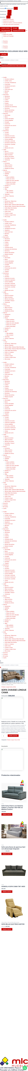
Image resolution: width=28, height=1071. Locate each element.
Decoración (6, 94)
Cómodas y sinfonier (10, 141)
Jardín (4, 149)
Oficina (5, 161)
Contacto (5, 42)
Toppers (7, 129)
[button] (14, 56)
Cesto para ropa (9, 89)
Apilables (7, 173)
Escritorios (7, 163)
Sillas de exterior (9, 154)
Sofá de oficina (8, 166)
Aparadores (7, 172)
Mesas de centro (10, 178)
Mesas (6, 175)
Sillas (6, 189)
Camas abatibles (9, 139)
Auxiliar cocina (8, 80)
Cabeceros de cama (10, 135)
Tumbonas (7, 160)
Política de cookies (7, 34)
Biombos (7, 91)
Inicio (2, 683)
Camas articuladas (9, 118)
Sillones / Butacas (9, 202)
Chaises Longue (9, 213)
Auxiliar (5, 77)
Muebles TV (7, 185)
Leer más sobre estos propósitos (11, 24)
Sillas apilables (9, 475)
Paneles (7, 187)
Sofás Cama (8, 211)
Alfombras (7, 98)
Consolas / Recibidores (10, 82)
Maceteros (7, 96)
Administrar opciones (8, 19)
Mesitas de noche (9, 148)
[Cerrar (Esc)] (23, 1)
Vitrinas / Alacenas (9, 196)
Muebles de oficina (9, 168)
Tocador (7, 132)
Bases (6, 117)
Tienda (6, 683)
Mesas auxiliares (10, 177)
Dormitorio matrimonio (10, 142)
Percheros (7, 108)
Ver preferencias (5, 30)
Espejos (7, 103)
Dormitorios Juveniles (10, 144)
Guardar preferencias (18, 30)
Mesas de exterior (9, 153)
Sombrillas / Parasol (9, 158)
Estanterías (7, 84)
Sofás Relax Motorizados (11, 208)
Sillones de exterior (9, 156)
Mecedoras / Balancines (10, 201)
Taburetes (7, 194)
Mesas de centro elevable (12, 180)
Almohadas (7, 115)
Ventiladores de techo (10, 86)
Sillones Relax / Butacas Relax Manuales (14, 204)
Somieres (7, 127)
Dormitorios (6, 130)
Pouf (6, 199)
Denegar (15, 28)
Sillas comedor (9, 477)
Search (1, 57)
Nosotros (5, 41)
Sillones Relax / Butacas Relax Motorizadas (15, 206)
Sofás (4, 197)
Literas (6, 146)
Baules (6, 93)
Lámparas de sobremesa (11, 106)
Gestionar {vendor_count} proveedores (12, 22)
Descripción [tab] (4, 746)
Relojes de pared (9, 111)
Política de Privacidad (8, 36)
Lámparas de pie (9, 105)
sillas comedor (9, 192)
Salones (5, 170)
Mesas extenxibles (10, 184)
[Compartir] (20, 1)
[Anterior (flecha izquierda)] (2, 566)
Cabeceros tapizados (10, 137)
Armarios (7, 134)
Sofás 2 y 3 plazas (9, 209)
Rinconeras (7, 216)
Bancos (6, 151)
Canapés (7, 122)
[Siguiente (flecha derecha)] (25, 566)
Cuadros (7, 101)
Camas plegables (9, 120)
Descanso (5, 113)
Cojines (6, 99)
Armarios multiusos (9, 79)
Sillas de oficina (8, 165)
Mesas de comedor (11, 182)
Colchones (7, 123)
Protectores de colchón (10, 125)
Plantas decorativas (9, 110)
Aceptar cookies (5, 28)
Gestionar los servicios (8, 21)
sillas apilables (9, 190)
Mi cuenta (5, 506)
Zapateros (7, 87)
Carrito (4, 508)
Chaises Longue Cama (10, 215)
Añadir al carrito (13, 735)
